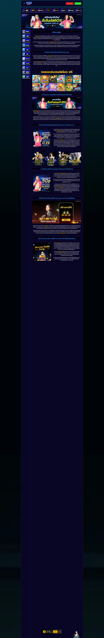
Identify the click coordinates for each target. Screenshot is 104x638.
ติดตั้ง (55, 631)
